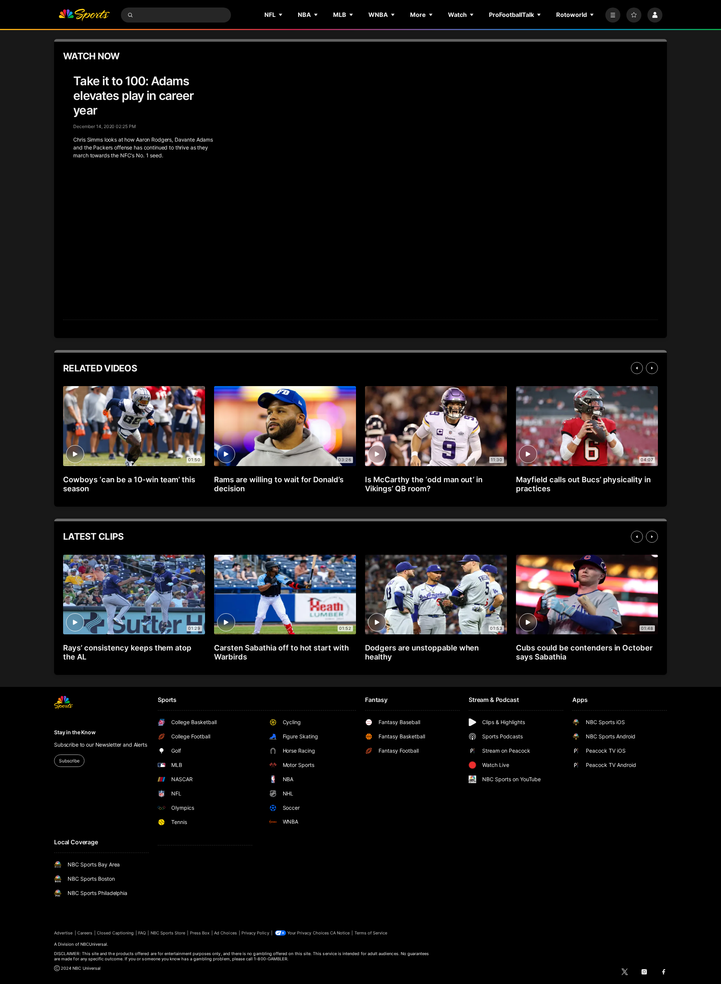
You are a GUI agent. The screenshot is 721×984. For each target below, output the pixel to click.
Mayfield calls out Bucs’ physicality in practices (583, 484)
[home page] (84, 15)
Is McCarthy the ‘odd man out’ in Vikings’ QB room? (424, 484)
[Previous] (637, 368)
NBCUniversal (93, 944)
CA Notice (340, 933)
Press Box (200, 933)
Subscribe (69, 761)
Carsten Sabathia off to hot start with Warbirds (281, 652)
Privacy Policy (255, 933)
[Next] (652, 368)
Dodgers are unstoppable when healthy (422, 652)
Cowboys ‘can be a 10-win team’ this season (129, 484)
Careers (84, 933)
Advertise (63, 933)
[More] (612, 15)
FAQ (142, 933)
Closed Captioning (115, 933)
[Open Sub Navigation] (281, 15)
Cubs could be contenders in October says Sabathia (584, 652)
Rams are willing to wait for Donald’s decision (279, 484)
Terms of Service (371, 933)
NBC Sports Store (168, 933)
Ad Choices (225, 933)
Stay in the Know (75, 732)
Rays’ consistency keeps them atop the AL (127, 652)
